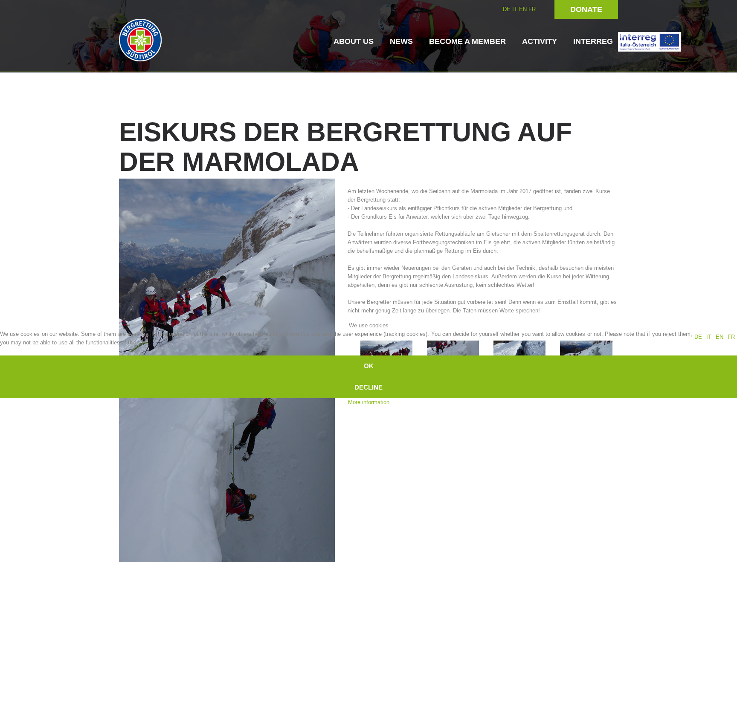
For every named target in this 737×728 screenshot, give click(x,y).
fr (731, 337)
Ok (369, 366)
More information (368, 402)
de (698, 337)
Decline (368, 387)
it (708, 337)
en (719, 337)
